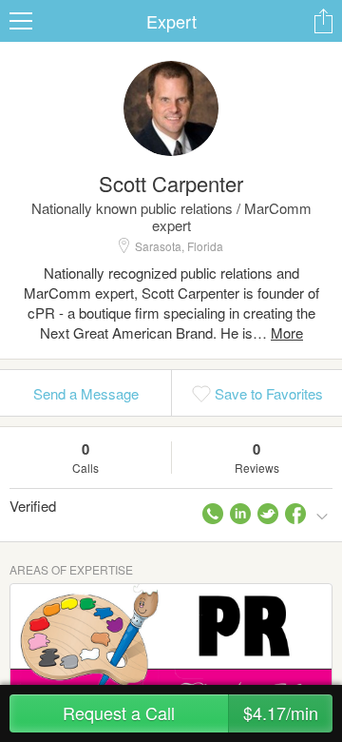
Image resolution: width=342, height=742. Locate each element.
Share (323, 21)
